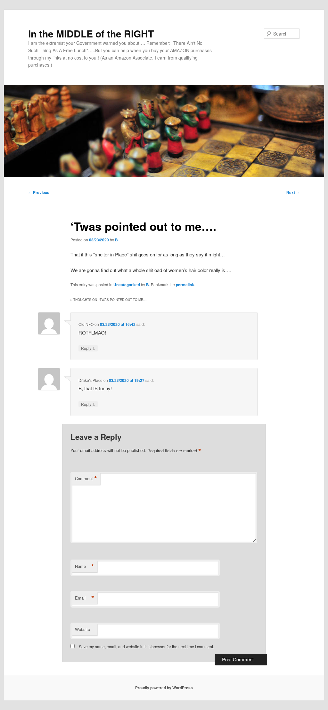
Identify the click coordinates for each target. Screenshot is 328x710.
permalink (185, 284)
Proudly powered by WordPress (164, 687)
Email (84, 598)
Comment (86, 478)
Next (293, 192)
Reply (88, 348)
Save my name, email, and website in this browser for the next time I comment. (146, 646)
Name (84, 566)
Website (82, 629)
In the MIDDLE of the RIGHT (91, 33)
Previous (38, 192)
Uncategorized (126, 284)
